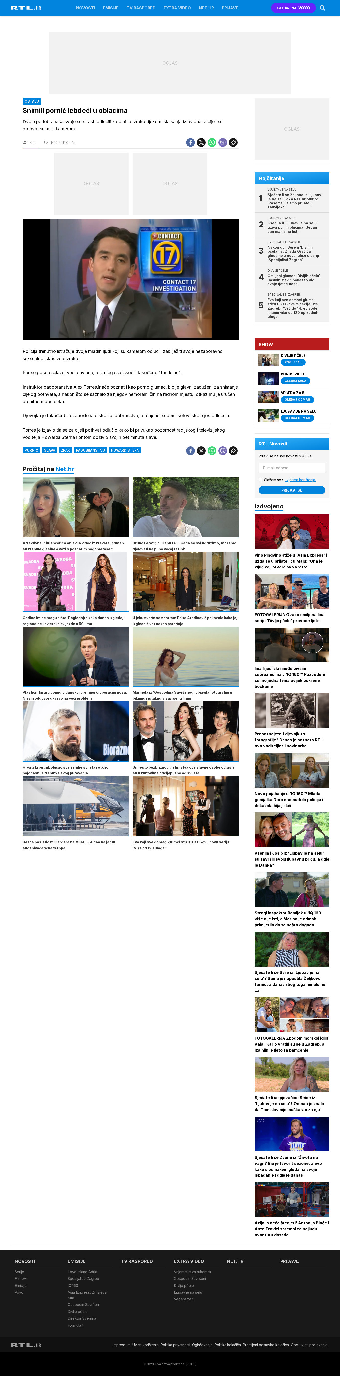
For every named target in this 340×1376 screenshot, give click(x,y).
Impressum (121, 1345)
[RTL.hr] (26, 8)
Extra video (177, 7)
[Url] (233, 142)
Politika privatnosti (175, 1345)
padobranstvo (90, 450)
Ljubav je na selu (188, 1292)
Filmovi (21, 1278)
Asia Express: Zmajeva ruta (87, 1295)
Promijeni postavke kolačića (266, 1345)
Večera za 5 (184, 1299)
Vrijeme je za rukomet (192, 1271)
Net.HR (206, 7)
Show (266, 344)
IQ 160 (73, 1285)
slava (49, 450)
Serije (19, 1271)
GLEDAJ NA (286, 8)
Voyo (19, 1292)
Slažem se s (290, 480)
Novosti (85, 7)
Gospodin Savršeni (84, 1304)
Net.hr (65, 469)
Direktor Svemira (82, 1318)
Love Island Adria (82, 1271)
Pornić (31, 450)
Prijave (230, 7)
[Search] (322, 8)
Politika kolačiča (228, 1345)
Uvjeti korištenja (145, 1345)
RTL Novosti (273, 444)
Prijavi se (292, 490)
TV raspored (141, 7)
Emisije (111, 7)
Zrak (65, 450)
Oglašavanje (202, 1345)
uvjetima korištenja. (300, 480)
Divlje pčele (78, 1311)
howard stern (125, 450)
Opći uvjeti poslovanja (309, 1345)
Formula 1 (75, 1325)
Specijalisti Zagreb (83, 1278)
